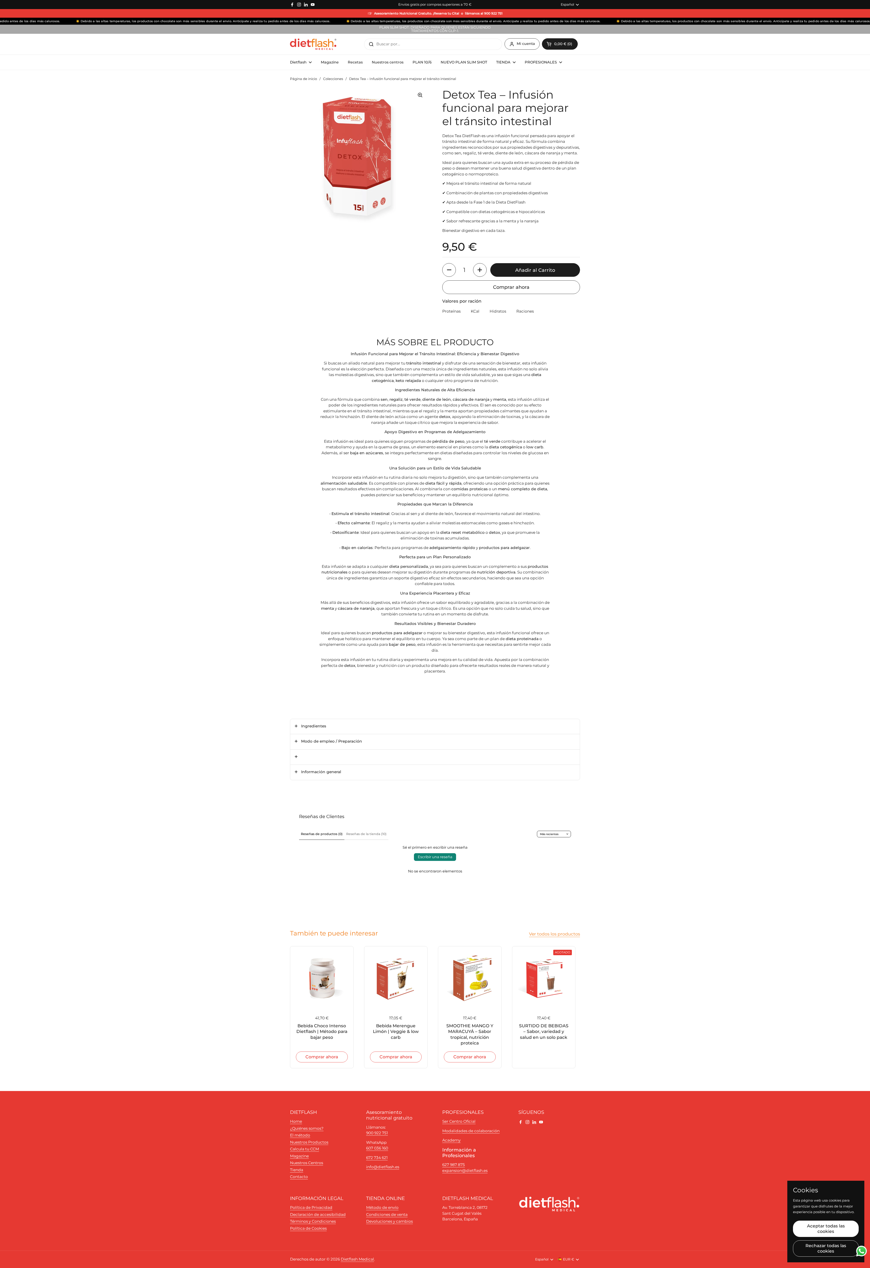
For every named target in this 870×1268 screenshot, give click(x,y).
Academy (451, 1140)
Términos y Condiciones (313, 1221)
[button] (560, 44)
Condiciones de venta (387, 1214)
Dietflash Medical (357, 1259)
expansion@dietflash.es (465, 1170)
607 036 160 (377, 1148)
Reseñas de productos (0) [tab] (322, 834)
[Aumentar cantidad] (480, 270)
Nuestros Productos (309, 1142)
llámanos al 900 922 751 (484, 13)
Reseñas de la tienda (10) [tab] (366, 834)
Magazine (299, 1156)
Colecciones (333, 79)
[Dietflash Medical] (313, 44)
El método (300, 1135)
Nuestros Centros (306, 1163)
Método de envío (382, 1207)
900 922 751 (377, 1133)
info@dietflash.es (382, 1167)
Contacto (299, 1176)
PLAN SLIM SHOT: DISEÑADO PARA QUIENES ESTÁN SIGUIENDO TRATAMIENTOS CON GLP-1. (435, 29)
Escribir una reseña (435, 857)
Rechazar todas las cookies (825, 1248)
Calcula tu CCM (304, 1149)
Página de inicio (303, 79)
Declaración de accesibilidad (318, 1214)
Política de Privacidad (311, 1207)
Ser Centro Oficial (459, 1121)
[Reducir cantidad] (449, 270)
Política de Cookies (308, 1228)
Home (296, 1121)
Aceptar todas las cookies (826, 1228)
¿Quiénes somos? (307, 1128)
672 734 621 (377, 1157)
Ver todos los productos (554, 934)
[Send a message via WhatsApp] (861, 1251)
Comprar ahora (511, 287)
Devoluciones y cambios (389, 1221)
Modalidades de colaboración (471, 1131)
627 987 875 (453, 1164)
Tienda (296, 1170)
